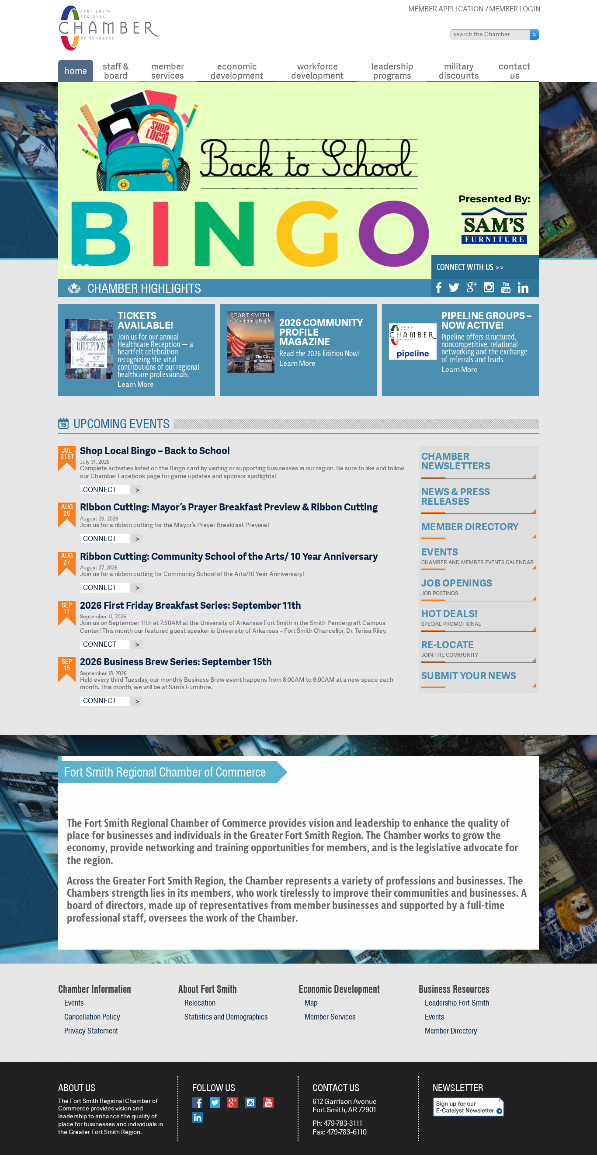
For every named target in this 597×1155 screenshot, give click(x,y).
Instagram (489, 287)
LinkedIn (523, 287)
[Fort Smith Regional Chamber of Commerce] (109, 49)
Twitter (454, 287)
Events (73, 1002)
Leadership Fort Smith (457, 1002)
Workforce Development (317, 70)
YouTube (505, 287)
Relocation (199, 1002)
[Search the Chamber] (534, 34)
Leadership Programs (392, 70)
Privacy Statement (91, 1030)
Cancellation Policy (92, 1016)
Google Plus (472, 287)
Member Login (515, 9)
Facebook (438, 287)
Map (311, 1002)
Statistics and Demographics (225, 1016)
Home (75, 70)
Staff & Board (116, 70)
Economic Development (237, 70)
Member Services (167, 70)
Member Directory (451, 1030)
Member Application (446, 9)
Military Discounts (459, 70)
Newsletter (458, 1087)
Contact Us (515, 70)
